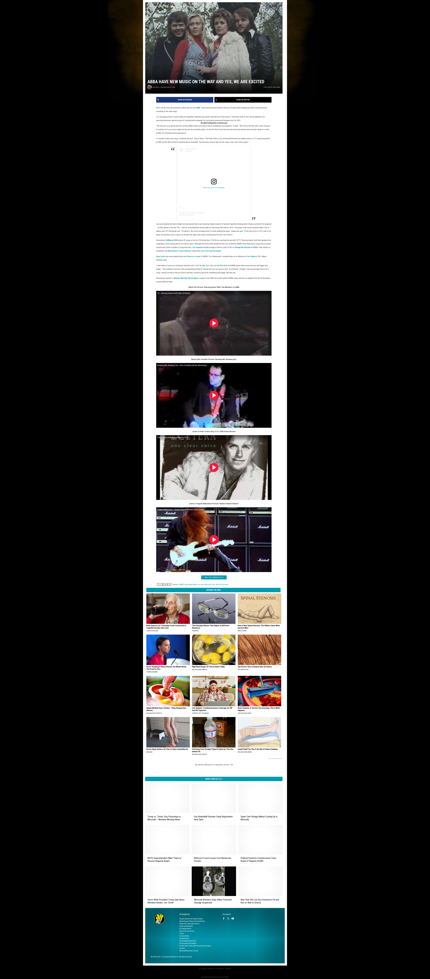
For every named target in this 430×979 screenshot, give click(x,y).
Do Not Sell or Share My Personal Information (195, 946)
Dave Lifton (155, 87)
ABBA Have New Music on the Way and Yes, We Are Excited (203, 584)
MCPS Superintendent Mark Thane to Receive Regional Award (164, 859)
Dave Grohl (160, 256)
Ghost (189, 256)
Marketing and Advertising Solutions (192, 921)
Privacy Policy (184, 938)
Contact (182, 948)
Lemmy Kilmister (184, 251)
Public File (182, 924)
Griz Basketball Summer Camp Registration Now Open (213, 818)
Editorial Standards (186, 926)
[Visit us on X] (229, 918)
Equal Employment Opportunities (191, 919)
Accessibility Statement (187, 941)
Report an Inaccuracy (186, 931)
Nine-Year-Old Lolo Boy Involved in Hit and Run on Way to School (260, 901)
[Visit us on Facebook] (224, 918)
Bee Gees (224, 265)
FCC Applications (185, 928)
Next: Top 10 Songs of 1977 (214, 577)
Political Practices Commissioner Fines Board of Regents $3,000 (258, 859)
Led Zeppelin (197, 247)
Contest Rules (184, 936)
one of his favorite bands (211, 251)
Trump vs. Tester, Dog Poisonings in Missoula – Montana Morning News (164, 818)
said (241, 231)
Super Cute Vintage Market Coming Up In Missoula (259, 818)
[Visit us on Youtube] (233, 918)
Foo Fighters (252, 256)
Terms (181, 933)
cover (198, 256)
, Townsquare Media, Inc (169, 957)
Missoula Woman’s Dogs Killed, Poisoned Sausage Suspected (213, 901)
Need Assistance (193, 924)
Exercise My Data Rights (187, 943)
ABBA (198, 108)
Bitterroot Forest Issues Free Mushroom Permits (212, 859)
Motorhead (172, 251)
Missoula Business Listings (188, 951)
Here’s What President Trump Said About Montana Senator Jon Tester (165, 901)
